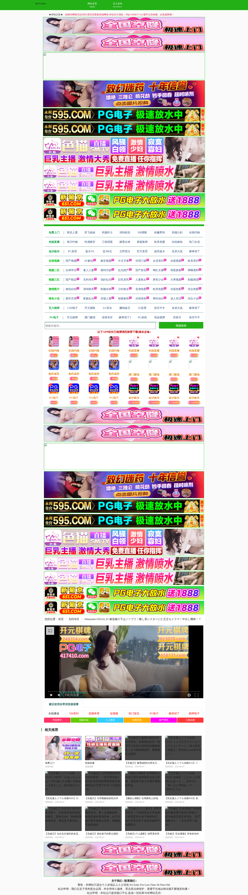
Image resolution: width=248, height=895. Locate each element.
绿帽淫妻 (137, 720)
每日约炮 (134, 355)
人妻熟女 (140, 279)
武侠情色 (140, 298)
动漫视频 (175, 260)
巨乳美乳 (123, 279)
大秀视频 (175, 279)
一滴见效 (54, 378)
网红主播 (158, 270)
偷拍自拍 (71, 289)
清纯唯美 (88, 289)
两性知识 (158, 298)
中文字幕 (123, 260)
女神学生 (71, 270)
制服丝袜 (106, 289)
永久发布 (117, 3)
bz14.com (40, 3)
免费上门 (54, 355)
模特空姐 (106, 270)
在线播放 (53, 713)
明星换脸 (175, 270)
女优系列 (158, 260)
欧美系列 (193, 260)
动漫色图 (175, 289)
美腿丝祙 (84, 720)
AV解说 (88, 260)
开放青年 (57, 720)
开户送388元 (134, 402)
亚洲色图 (140, 289)
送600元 (134, 379)
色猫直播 (89, 763)
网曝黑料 (193, 270)
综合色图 (193, 289)
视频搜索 (181, 325)
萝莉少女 (158, 279)
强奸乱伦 (106, 279)
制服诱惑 (193, 279)
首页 (61, 619)
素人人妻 (88, 270)
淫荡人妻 (106, 298)
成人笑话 (175, 298)
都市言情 (71, 298)
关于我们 (117, 880)
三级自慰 (190, 720)
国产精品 (71, 279)
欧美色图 (158, 289)
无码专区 (88, 279)
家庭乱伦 (88, 298)
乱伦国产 (123, 270)
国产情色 (163, 720)
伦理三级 (140, 260)
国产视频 (71, 260)
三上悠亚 (110, 720)
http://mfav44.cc (117, 7)
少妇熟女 (123, 289)
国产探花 (140, 270)
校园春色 (123, 298)
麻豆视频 (106, 260)
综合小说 (193, 298)
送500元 (54, 402)
